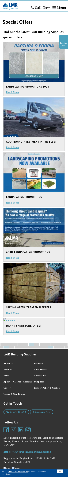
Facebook (6, 430)
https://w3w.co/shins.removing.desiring (27, 451)
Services (7, 369)
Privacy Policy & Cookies (47, 388)
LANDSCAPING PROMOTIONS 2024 (27, 86)
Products (38, 363)
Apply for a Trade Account (17, 382)
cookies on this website (18, 471)
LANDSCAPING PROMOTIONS (24, 197)
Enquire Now (43, 412)
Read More (12, 92)
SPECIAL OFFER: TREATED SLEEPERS (28, 307)
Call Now (42, 7)
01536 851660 (18, 412)
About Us (8, 363)
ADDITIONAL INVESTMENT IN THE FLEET (31, 141)
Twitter (28, 430)
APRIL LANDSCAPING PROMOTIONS (28, 252)
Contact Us (40, 375)
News (6, 375)
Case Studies (41, 369)
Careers (7, 388)
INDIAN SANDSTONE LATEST (24, 325)
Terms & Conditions (14, 394)
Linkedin (21, 430)
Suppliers (39, 382)
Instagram (13, 430)
